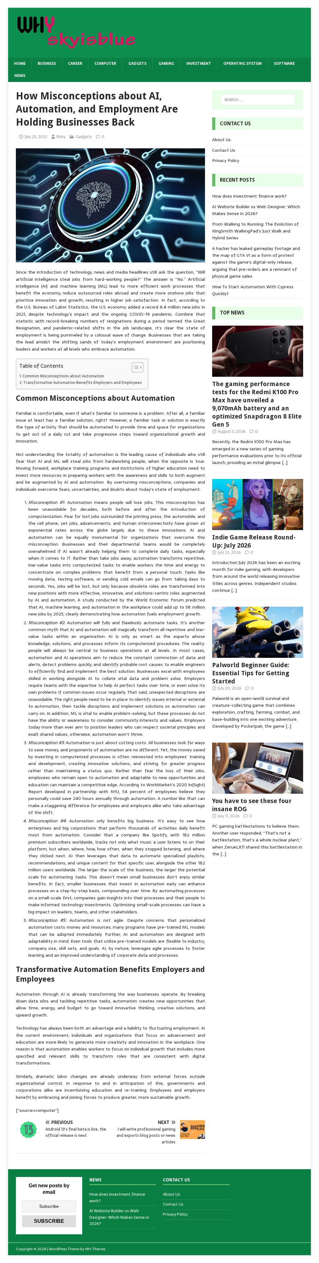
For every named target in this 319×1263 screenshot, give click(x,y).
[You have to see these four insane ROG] (257, 790)
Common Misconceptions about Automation (63, 376)
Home (20, 63)
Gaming (166, 63)
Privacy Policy (225, 160)
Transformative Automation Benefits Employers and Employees (82, 383)
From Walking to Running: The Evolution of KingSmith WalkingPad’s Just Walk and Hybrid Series (255, 231)
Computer (105, 63)
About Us (221, 139)
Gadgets (137, 63)
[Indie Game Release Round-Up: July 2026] (257, 526)
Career (75, 63)
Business (47, 63)
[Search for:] (258, 99)
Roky (60, 136)
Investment (198, 63)
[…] (285, 462)
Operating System (242, 63)
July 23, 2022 (36, 136)
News (19, 76)
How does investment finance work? (249, 196)
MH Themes (95, 1249)
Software (284, 63)
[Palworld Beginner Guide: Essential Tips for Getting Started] (257, 654)
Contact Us (223, 150)
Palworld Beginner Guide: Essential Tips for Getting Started (250, 673)
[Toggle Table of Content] (134, 367)
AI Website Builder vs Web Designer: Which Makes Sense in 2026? (256, 210)
